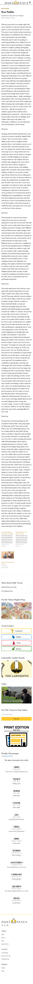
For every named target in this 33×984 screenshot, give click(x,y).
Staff (2, 934)
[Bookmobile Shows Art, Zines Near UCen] (23, 539)
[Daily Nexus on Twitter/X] (5, 925)
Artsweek (5, 8)
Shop (2, 971)
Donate (3, 968)
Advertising (4, 953)
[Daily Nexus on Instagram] (7, 925)
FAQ (2, 941)
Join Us (3, 937)
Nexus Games (7, 625)
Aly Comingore (19, 15)
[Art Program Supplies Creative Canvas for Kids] (8, 539)
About (3, 931)
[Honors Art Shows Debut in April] (7, 555)
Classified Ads (5, 959)
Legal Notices (5, 944)
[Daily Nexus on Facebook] (2, 925)
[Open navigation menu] (30, 2)
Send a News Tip (5, 956)
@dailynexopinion (8, 756)
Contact (4, 949)
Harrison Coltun (7, 15)
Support (4, 964)
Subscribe (16, 719)
